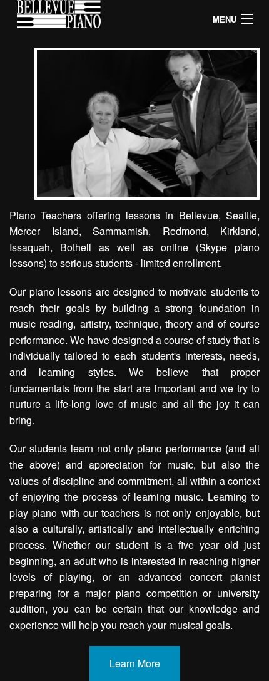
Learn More (134, 663)
